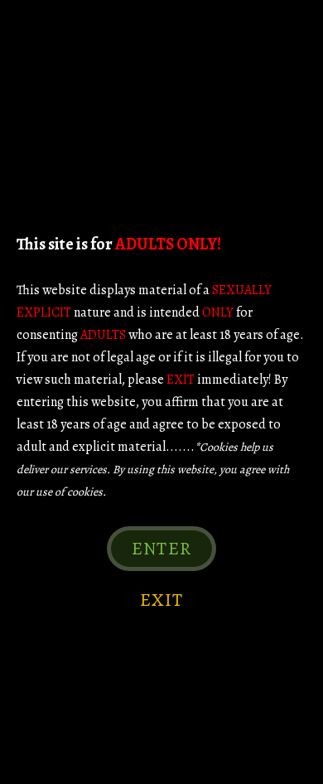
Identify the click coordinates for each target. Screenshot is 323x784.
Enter (161, 548)
